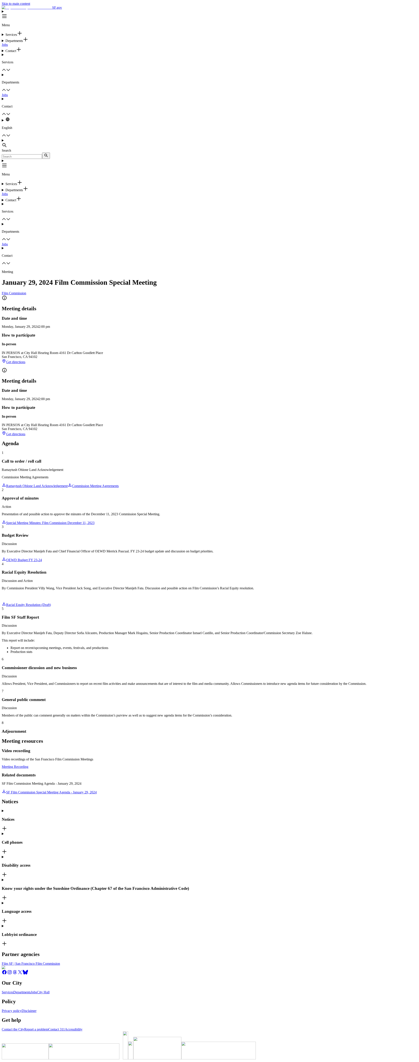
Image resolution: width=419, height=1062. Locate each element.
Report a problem (36, 1029)
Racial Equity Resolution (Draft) (28, 605)
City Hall (43, 992)
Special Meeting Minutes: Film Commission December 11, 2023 (50, 523)
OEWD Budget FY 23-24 (24, 560)
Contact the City (13, 1029)
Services (7, 992)
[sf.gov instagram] (9, 973)
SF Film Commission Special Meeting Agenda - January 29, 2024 (51, 792)
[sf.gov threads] (14, 973)
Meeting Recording (15, 767)
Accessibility (73, 1029)
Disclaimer (29, 1011)
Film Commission (14, 293)
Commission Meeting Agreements (95, 486)
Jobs (5, 45)
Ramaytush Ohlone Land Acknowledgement (37, 486)
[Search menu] (209, 144)
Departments (22, 992)
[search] (46, 156)
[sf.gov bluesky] (25, 973)
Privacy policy (12, 1011)
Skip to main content (16, 3)
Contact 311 (56, 1029)
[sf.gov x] (20, 973)
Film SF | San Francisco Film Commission (31, 963)
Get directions (15, 362)
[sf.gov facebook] (4, 973)
